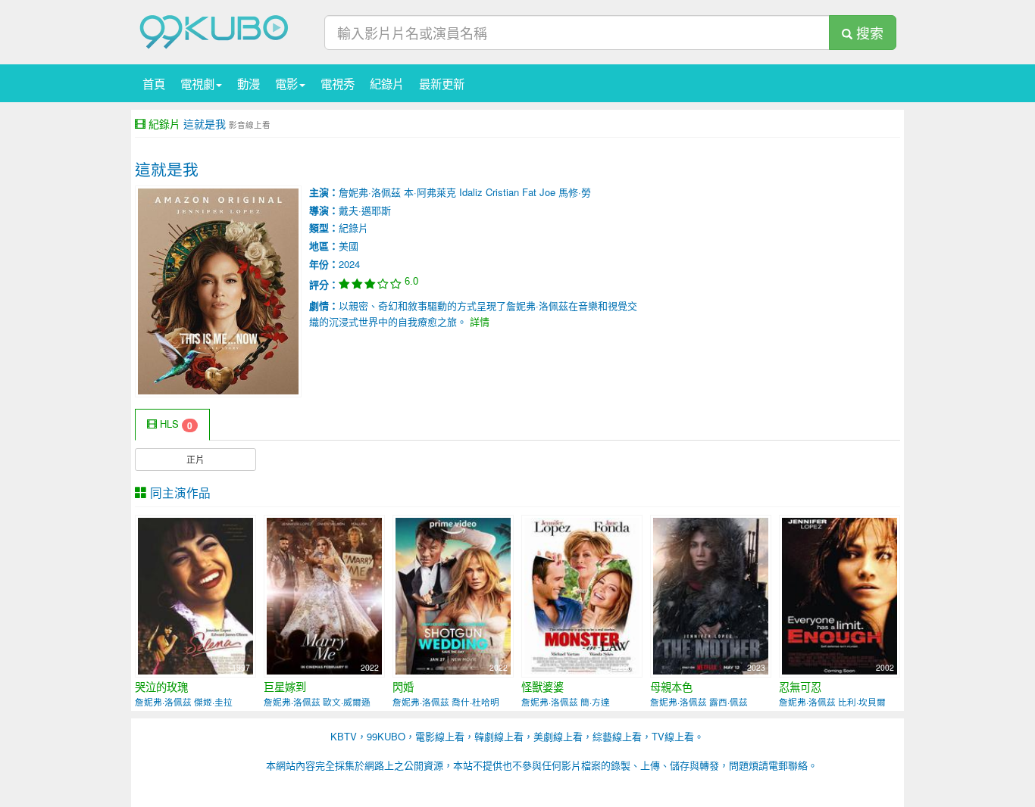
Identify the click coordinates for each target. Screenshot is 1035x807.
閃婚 (403, 686)
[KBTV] (214, 30)
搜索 (867, 32)
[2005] (582, 594)
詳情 (479, 321)
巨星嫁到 (285, 686)
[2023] (710, 594)
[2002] (839, 594)
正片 (195, 459)
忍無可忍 (800, 686)
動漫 (248, 83)
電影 (286, 83)
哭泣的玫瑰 (161, 686)
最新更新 (441, 83)
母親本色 (671, 686)
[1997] (195, 594)
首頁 (153, 83)
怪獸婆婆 (542, 686)
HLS (174, 424)
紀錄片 (387, 83)
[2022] (324, 594)
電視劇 (197, 83)
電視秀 (338, 83)
